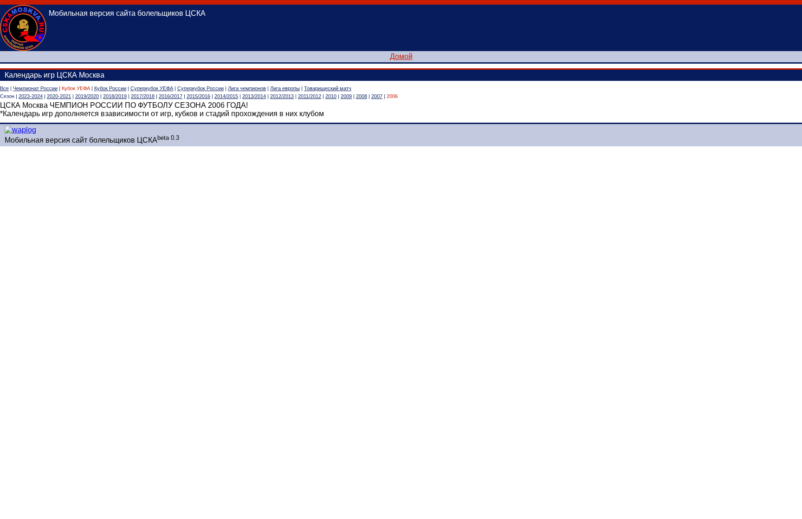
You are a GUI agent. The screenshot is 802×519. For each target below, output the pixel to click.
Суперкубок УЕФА (151, 88)
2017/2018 (143, 96)
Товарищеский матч (327, 88)
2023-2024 (31, 96)
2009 (346, 96)
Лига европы (285, 88)
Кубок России (110, 88)
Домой (401, 56)
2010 (330, 96)
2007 (376, 96)
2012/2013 (282, 96)
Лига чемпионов (247, 88)
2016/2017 (170, 96)
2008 (361, 96)
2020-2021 (59, 96)
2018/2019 (115, 96)
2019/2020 (87, 96)
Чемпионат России (35, 88)
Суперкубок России (200, 88)
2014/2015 (226, 96)
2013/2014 (254, 96)
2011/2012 (309, 96)
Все (4, 88)
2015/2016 (198, 96)
